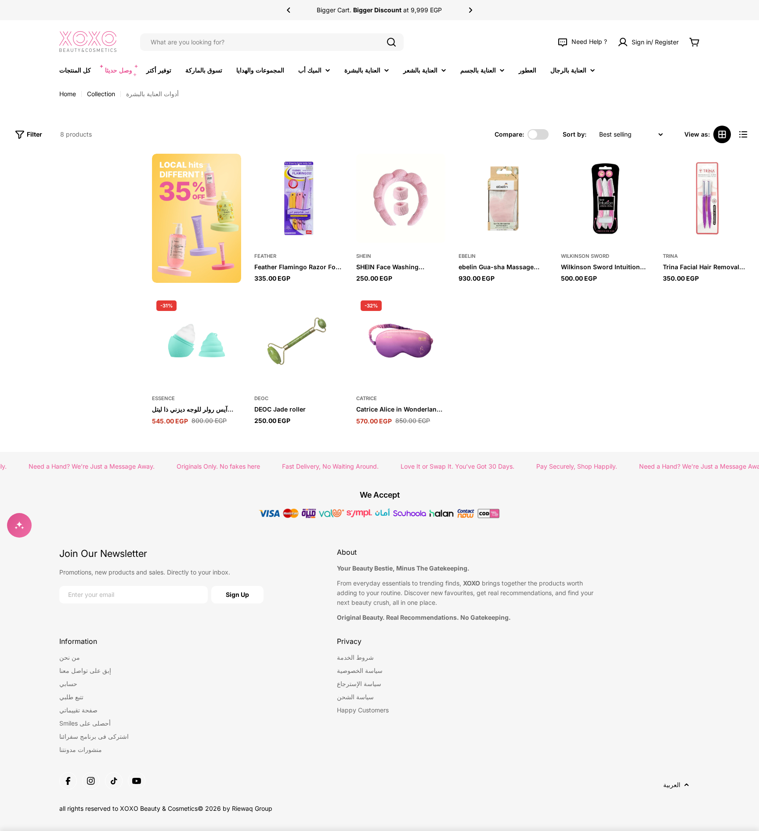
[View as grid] (722, 134)
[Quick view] (332, 171)
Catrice (366, 398)
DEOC (261, 398)
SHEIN (363, 256)
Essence (163, 398)
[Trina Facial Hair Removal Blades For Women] (707, 198)
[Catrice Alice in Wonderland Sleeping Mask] (400, 340)
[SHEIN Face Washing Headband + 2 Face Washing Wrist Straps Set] (400, 198)
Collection (101, 94)
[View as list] (743, 134)
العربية (671, 784)
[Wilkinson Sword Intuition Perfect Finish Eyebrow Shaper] (605, 198)
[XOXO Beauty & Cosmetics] (196, 218)
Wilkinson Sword (585, 256)
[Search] (391, 42)
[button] (288, 10)
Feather (265, 256)
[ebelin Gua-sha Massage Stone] (503, 198)
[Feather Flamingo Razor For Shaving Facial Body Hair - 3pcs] (298, 198)
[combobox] (272, 42)
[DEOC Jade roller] (298, 340)
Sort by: (574, 134)
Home (67, 94)
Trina (670, 256)
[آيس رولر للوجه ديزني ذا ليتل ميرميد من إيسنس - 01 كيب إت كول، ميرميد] (196, 340)
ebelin (467, 256)
